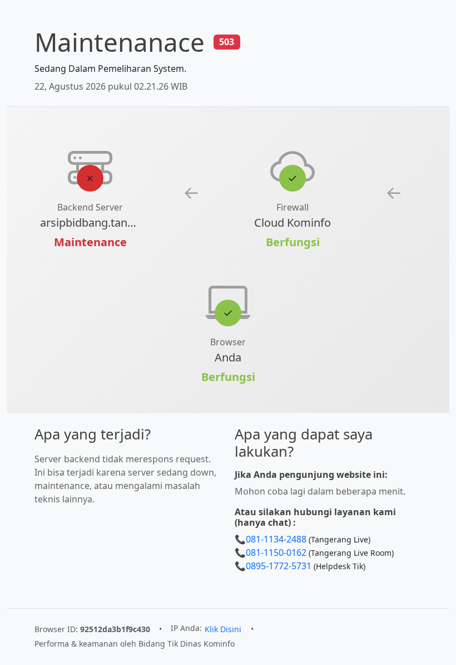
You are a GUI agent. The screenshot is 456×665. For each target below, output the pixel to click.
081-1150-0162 (276, 552)
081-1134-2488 (276, 539)
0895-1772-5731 (278, 566)
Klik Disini (223, 629)
